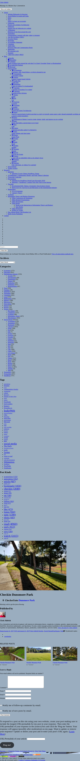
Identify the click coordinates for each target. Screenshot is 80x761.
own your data (7, 427)
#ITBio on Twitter (17, 210)
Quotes (15, 139)
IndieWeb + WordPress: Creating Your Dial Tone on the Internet (31, 182)
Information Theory (14, 316)
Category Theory (17, 193)
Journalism (7, 293)
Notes (21, 132)
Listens (24, 129)
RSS (5, 441)
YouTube (7, 466)
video (6, 533)
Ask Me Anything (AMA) (16, 37)
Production (11, 283)
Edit (9, 332)
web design (6, 458)
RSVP (10, 365)
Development (12, 277)
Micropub (7, 422)
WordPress (7, 375)
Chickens (19, 92)
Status (2, 631)
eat (7, 495)
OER (5, 425)
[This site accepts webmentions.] (12, 756)
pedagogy (6, 429)
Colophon (11, 44)
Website (2, 698)
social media (10, 443)
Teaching (10, 184)
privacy (5, 434)
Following (18, 24)
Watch (10, 367)
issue (7, 503)
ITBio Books (16, 203)
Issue (9, 344)
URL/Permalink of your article (13, 738)
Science (6, 309)
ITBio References (17, 208)
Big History (11, 311)
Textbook (11, 194)
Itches (37, 118)
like (8, 509)
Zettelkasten (7, 468)
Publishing (11, 284)
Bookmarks (22, 85)
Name (2, 691)
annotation (11, 479)
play (6, 519)
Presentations (12, 179)
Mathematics (12, 189)
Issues (46, 114)
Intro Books (19, 207)
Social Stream (12, 166)
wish (6, 538)
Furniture (7, 290)
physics (6, 430)
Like (9, 349)
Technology (7, 372)
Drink (9, 328)
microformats (7, 420)
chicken (7, 491)
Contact (6, 215)
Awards (10, 276)
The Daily (8, 446)
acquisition (10, 477)
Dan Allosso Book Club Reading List (19, 212)
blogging (6, 386)
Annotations (17, 74)
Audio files (16, 81)
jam (6, 507)
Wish (9, 370)
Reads (14, 143)
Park (61, 631)
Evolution (11, 314)
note (10, 514)
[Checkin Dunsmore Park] (12, 654)
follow (9, 501)
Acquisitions (29, 71)
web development (9, 460)
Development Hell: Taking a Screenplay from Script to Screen (31, 186)
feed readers (8, 404)
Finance (10, 281)
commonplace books (11, 389)
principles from (28, 755)
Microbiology (12, 318)
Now (17, 20)
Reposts (15, 150)
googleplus (7, 636)
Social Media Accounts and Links (18, 16)
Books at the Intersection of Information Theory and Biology (34, 205)
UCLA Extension (17, 191)
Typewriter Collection (14, 177)
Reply (10, 361)
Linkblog (34, 62)
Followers (19, 27)
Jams (25, 122)
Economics (7, 270)
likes (14, 125)
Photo (9, 354)
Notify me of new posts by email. (17, 711)
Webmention (9, 462)
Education (7, 272)
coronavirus (7, 391)
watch (11, 535)
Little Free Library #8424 (15, 54)
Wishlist (15, 160)
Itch (9, 346)
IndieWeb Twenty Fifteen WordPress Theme (25, 173)
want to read (8, 456)
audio (7, 483)
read (10, 523)
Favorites (16, 106)
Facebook (7, 402)
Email (2, 694)
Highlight (11, 340)
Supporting (24, 34)
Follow (10, 339)
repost (8, 529)
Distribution (11, 279)
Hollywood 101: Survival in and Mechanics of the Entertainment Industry (34, 187)
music (5, 423)
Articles (21, 78)
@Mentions (19, 31)
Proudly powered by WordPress (10, 755)
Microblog (12, 60)
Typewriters (7, 374)
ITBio (5, 415)
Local (5, 297)
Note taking (7, 304)
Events (10, 333)
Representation (12, 286)
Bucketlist (11, 40)
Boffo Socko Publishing (15, 214)
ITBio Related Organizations (20, 200)
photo (9, 517)
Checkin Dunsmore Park (7, 662)
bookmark (12, 486)
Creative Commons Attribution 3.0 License (32, 760)
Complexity (11, 312)
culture (6, 393)
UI (5, 454)
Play (9, 356)
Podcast (6, 305)
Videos (27, 157)
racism (6, 437)
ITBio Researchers (17, 201)
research (6, 439)
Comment (3, 687)
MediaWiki (13, 50)
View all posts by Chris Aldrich (67, 628)
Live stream (11, 353)
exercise (7, 497)
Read (9, 360)
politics (6, 432)
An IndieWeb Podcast (16, 65)
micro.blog (7, 418)
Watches (24, 164)
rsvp (8, 531)
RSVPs (17, 153)
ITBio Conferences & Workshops (22, 198)
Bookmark (11, 325)
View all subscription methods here (62, 254)
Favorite (10, 337)
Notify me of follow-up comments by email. (22, 705)
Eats (14, 99)
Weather (10, 368)
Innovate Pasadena (8, 413)
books (5, 387)
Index (9, 18)
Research (7, 170)
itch (5, 505)
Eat (9, 330)
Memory (6, 300)
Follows (21, 109)
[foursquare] (4, 634)
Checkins (22, 88)
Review (6, 307)
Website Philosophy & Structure (18, 14)
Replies (15, 146)
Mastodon (6, 416)
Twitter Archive (12, 168)
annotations (7, 384)
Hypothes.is (8, 408)
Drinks (15, 95)
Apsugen (10, 53)
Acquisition (11, 321)
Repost (10, 363)
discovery (6, 395)
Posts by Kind (12, 68)
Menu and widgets (6, 9)
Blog (5, 56)
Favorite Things (13, 39)
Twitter (7, 452)
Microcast (12, 67)
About (6, 12)
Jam (9, 347)
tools (6, 450)
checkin (12, 488)
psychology (6, 436)
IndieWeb (11, 172)
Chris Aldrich (4, 2)
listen (9, 512)
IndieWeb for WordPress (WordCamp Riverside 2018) (28, 180)
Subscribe (11, 58)
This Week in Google (8, 448)
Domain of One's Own (10, 396)
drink (8, 493)
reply (9, 527)
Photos (15, 136)
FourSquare (56, 631)
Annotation (11, 323)
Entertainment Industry (11, 274)
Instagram (11, 342)
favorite (6, 499)
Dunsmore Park (27, 600)
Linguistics (7, 295)
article (10, 481)
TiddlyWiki (20, 46)
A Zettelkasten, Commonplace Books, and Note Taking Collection (28, 175)
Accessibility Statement (15, 42)
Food (5, 288)
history (6, 406)
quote (7, 521)
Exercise (15, 102)
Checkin (10, 326)
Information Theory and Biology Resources (21, 196)
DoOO (5, 398)
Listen (10, 351)
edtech (5, 400)
